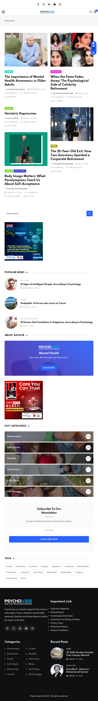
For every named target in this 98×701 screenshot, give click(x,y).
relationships (66, 572)
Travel (23, 300)
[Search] (90, 11)
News (68, 649)
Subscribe (49, 368)
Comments (12, 93)
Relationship (52, 572)
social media (11, 578)
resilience (79, 572)
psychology (38, 572)
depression (20, 566)
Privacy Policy (57, 623)
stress (23, 578)
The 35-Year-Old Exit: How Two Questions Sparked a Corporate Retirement (71, 155)
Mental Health (83, 566)
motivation (24, 572)
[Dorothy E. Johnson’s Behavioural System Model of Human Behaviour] (57, 670)
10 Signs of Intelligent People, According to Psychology (50, 284)
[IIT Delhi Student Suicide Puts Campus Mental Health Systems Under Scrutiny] (57, 653)
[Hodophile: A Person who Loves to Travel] (11, 303)
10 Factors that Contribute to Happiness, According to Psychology (56, 322)
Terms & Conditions (59, 630)
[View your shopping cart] (95, 12)
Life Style (24, 281)
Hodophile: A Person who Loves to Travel (43, 303)
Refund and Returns (59, 626)
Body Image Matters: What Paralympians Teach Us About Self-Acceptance (25, 180)
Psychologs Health (16, 89)
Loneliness (69, 566)
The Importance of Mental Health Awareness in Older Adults (25, 80)
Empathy (44, 566)
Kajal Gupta (12, 118)
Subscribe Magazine (60, 608)
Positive (34, 319)
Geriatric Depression (20, 113)
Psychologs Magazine (63, 93)
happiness (56, 566)
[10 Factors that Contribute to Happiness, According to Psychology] (11, 322)
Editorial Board (57, 612)
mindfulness (11, 572)
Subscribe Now (49, 539)
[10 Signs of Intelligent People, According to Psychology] (11, 284)
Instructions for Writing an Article (65, 619)
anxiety (9, 566)
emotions (33, 566)
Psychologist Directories (62, 616)
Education (71, 665)
